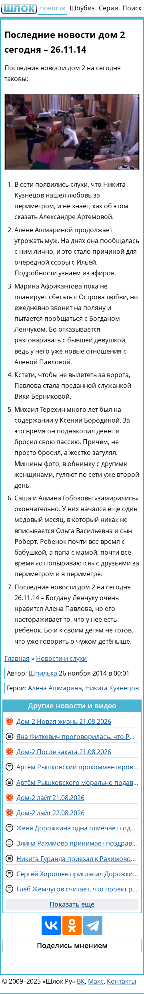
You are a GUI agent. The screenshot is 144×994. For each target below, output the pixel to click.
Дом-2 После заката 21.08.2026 (63, 751)
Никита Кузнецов (112, 688)
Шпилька (42, 673)
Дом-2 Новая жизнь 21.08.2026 (63, 721)
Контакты (121, 981)
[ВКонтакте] (51, 925)
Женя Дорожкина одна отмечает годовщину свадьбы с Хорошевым (77, 828)
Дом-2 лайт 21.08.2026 (50, 797)
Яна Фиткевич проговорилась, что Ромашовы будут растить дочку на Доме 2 (77, 736)
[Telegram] (92, 925)
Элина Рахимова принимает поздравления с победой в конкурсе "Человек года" (77, 843)
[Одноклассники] (72, 925)
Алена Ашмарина (55, 688)
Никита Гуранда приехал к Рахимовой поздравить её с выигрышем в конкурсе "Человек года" (77, 858)
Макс (96, 981)
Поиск (132, 8)
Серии (108, 8)
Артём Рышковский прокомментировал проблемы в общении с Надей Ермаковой (77, 767)
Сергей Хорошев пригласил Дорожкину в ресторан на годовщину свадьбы (77, 874)
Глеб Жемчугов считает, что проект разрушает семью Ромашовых (77, 889)
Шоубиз (82, 8)
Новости (52, 8)
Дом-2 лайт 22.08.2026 (50, 812)
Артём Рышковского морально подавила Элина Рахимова (77, 782)
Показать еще (72, 904)
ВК (81, 981)
